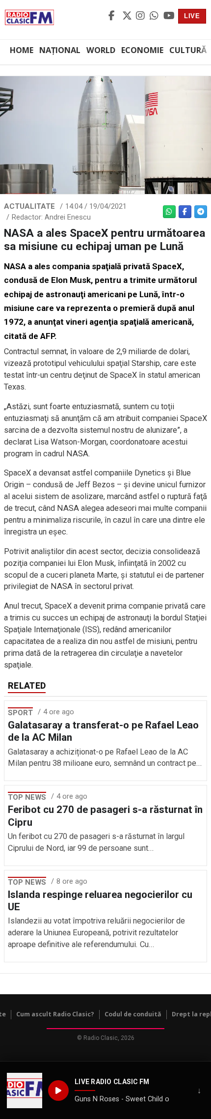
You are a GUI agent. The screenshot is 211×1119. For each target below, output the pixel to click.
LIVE (192, 16)
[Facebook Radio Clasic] (113, 16)
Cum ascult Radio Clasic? (55, 1014)
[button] (24, 1090)
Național (59, 50)
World (100, 50)
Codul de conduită (133, 1014)
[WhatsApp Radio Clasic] (155, 16)
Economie (142, 50)
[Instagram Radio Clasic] (141, 16)
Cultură (188, 50)
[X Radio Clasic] (127, 16)
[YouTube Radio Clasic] (168, 16)
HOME (21, 50)
